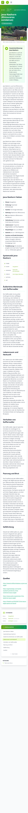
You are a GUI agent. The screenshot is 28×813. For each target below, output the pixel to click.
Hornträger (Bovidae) (18, 274)
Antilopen (10, 621)
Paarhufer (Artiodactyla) (16, 270)
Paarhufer (10, 618)
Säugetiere (15, 266)
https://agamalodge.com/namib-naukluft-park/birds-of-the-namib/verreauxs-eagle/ (12, 590)
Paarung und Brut (7, 645)
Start (4, 10)
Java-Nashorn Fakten (8, 631)
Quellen (5, 650)
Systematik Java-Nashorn (9, 634)
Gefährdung (6, 647)
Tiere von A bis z (9, 9)
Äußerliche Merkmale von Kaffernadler (13, 636)
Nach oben (15, 654)
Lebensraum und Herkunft (10, 639)
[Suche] (7, 2)
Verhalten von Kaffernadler (10, 642)
